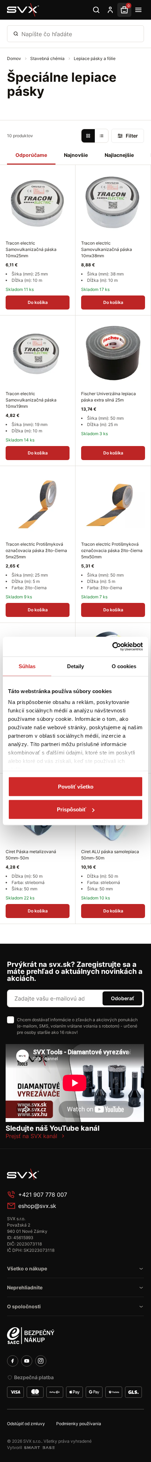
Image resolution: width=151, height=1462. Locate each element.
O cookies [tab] (124, 666)
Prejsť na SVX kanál (31, 1135)
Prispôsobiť (71, 809)
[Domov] (23, 9)
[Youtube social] (26, 1361)
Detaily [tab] (75, 666)
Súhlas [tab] (27, 666)
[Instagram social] (40, 1361)
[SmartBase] (39, 1447)
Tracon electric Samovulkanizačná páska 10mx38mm (106, 249)
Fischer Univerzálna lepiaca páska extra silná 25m (108, 397)
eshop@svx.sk (37, 1205)
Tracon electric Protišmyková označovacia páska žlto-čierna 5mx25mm (36, 550)
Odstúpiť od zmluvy (26, 1423)
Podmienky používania (78, 1423)
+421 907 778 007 (42, 1194)
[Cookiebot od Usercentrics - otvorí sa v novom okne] (112, 646)
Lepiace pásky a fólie (95, 58)
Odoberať (122, 998)
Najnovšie (76, 155)
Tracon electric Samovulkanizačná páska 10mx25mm (31, 249)
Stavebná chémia (48, 58)
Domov (14, 58)
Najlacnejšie (119, 155)
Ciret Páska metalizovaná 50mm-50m (31, 854)
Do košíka (38, 302)
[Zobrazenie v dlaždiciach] (88, 135)
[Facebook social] (12, 1361)
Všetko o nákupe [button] (27, 1268)
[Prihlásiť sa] (110, 10)
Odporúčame (31, 155)
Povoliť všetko (75, 786)
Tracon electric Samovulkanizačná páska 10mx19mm (31, 400)
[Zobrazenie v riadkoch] (101, 135)
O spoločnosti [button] (24, 1306)
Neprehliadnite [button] (24, 1287)
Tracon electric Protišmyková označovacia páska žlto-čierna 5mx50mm (112, 550)
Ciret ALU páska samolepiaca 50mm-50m (110, 854)
